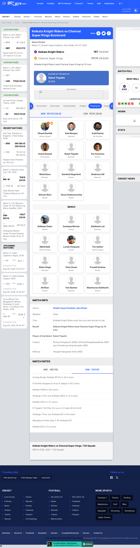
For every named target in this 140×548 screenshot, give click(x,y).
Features (86, 16)
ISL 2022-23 (56, 497)
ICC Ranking (31, 519)
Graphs (83, 106)
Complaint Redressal (70, 533)
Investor (54, 533)
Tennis (90, 3)
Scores (17, 16)
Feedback (30, 533)
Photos (66, 16)
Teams (97, 16)
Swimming (129, 511)
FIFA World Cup (10, 478)
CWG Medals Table (29, 478)
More (105, 16)
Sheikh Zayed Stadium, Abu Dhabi (70, 308)
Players (29, 514)
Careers (86, 533)
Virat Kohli (46, 478)
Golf (99, 3)
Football (50, 3)
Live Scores (9, 497)
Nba (124, 504)
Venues (7, 519)
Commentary (69, 106)
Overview (54, 106)
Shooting (115, 511)
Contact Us (98, 533)
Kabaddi (102, 511)
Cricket (40, 3)
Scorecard (41, 106)
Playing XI (95, 106)
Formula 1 (79, 3)
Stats (121, 130)
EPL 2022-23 (78, 497)
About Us (18, 533)
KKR (51, 113)
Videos (76, 16)
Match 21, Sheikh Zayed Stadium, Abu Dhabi (53, 45)
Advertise (6, 533)
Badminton (109, 3)
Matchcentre (56, 519)
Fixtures (38, 16)
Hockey (127, 497)
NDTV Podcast (64, 3)
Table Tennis (104, 517)
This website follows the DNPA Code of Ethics (64, 538)
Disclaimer (42, 533)
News (57, 16)
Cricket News (126, 178)
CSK (92, 113)
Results (48, 16)
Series (27, 16)
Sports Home (7, 23)
